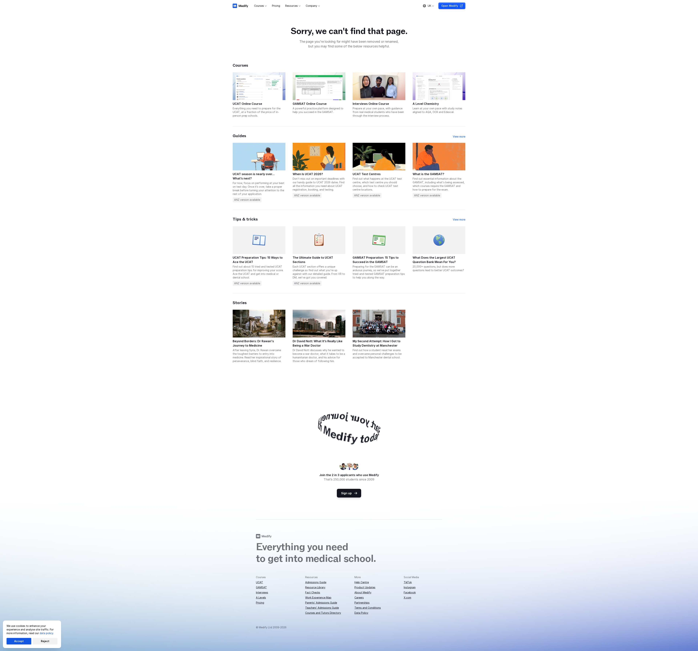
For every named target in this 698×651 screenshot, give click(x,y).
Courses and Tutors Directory (323, 612)
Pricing (260, 602)
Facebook (410, 592)
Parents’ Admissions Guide (321, 602)
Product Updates (364, 587)
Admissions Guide (315, 582)
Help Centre (361, 582)
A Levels (261, 597)
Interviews (262, 592)
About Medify (362, 592)
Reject (45, 641)
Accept (19, 641)
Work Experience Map (318, 597)
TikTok (408, 582)
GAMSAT (261, 587)
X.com (407, 597)
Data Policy (361, 612)
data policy (46, 633)
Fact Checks (312, 592)
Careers (359, 597)
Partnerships (362, 602)
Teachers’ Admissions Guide (322, 607)
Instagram (410, 587)
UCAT (259, 582)
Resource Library (315, 587)
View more (459, 136)
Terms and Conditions (367, 607)
